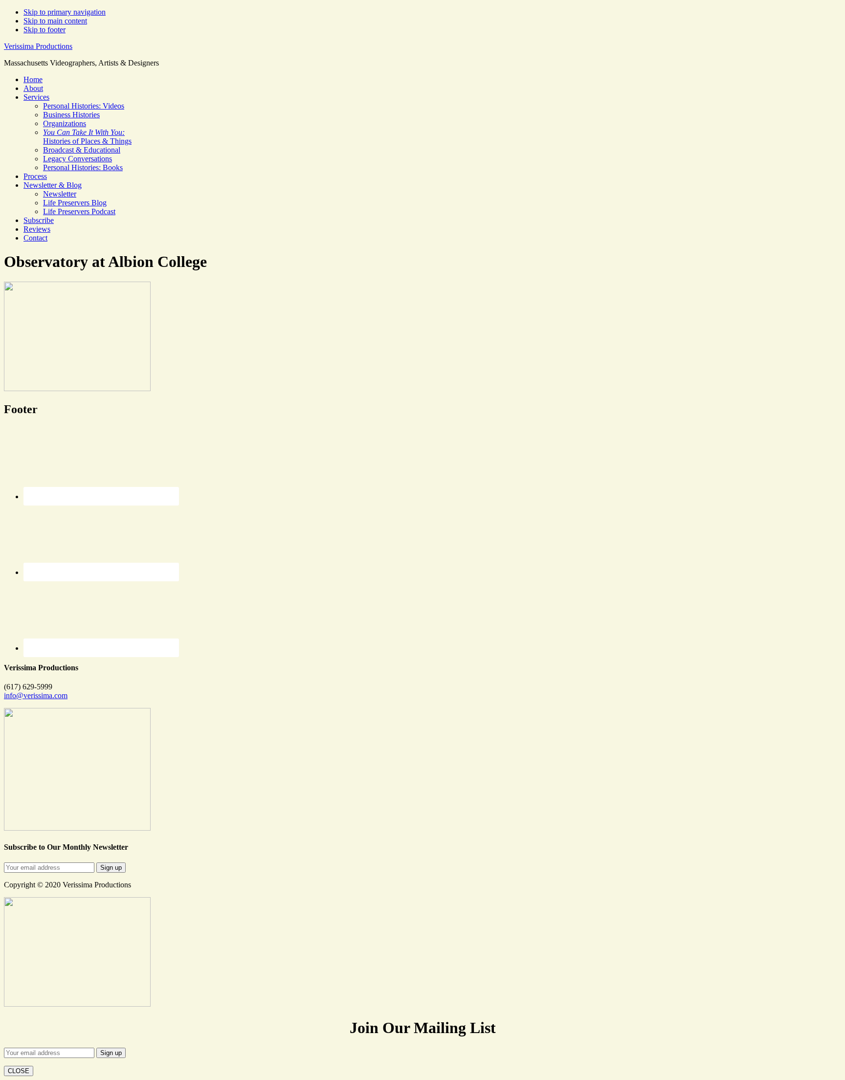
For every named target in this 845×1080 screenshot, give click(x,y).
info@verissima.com (35, 695)
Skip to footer (44, 29)
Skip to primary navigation (64, 12)
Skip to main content (55, 21)
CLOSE (18, 1071)
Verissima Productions (38, 46)
